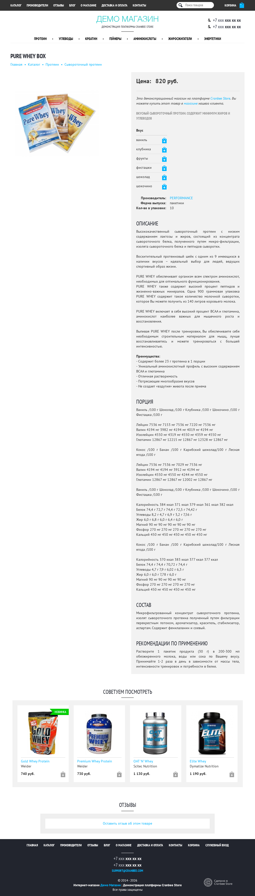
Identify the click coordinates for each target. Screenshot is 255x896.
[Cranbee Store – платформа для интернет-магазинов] (218, 882)
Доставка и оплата (115, 5)
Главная (16, 64)
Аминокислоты (144, 39)
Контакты (139, 5)
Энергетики (212, 39)
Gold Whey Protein (35, 761)
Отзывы (58, 5)
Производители (37, 5)
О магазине (88, 5)
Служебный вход (217, 845)
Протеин (40, 39)
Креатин (91, 39)
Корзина (194, 845)
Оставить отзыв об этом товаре (127, 823)
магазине (190, 103)
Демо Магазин (127, 18)
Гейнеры (115, 39)
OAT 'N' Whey (143, 761)
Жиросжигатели (180, 39)
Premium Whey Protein (94, 761)
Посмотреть (44, 735)
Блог (72, 5)
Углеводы (66, 39)
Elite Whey (198, 761)
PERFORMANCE (181, 198)
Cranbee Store (220, 98)
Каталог (15, 5)
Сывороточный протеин (83, 64)
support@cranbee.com (127, 871)
